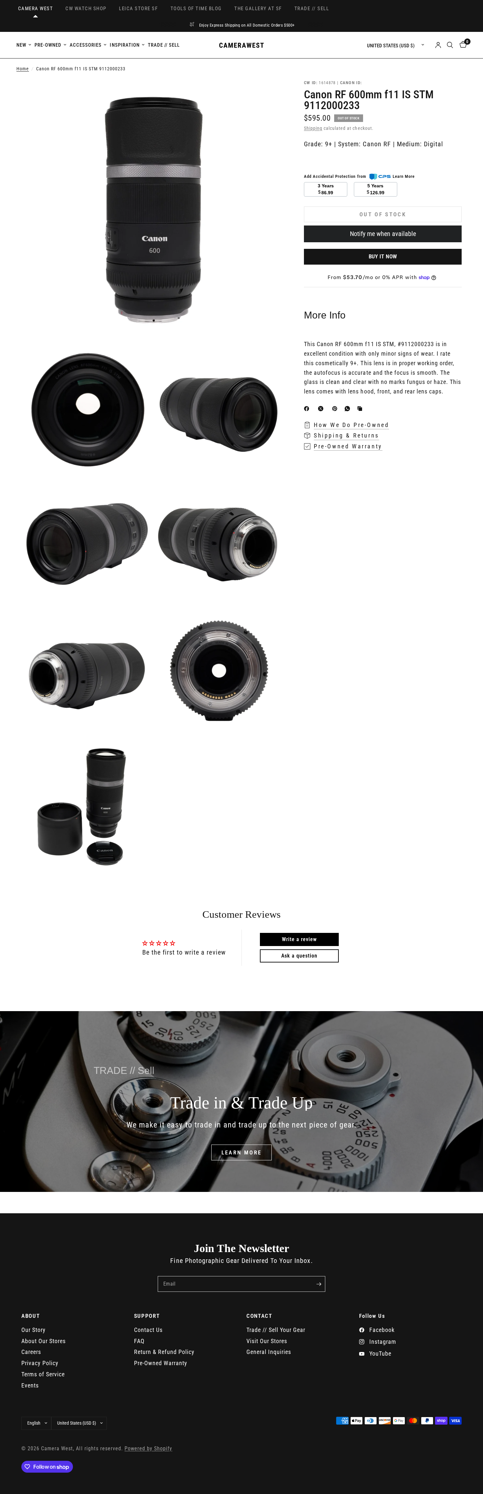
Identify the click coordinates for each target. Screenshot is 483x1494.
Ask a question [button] (299, 956)
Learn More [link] (404, 176)
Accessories (86, 45)
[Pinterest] (336, 409)
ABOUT (30, 1316)
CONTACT (259, 1316)
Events (30, 1385)
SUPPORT (147, 1316)
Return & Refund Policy (164, 1351)
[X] (322, 409)
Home (22, 69)
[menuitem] (24, 45)
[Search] (450, 45)
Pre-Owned (47, 45)
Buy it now (383, 256)
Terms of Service (43, 1374)
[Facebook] (308, 409)
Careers (31, 1351)
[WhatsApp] (349, 409)
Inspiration (124, 45)
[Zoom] (270, 93)
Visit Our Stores (266, 1341)
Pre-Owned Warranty (160, 1363)
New (21, 45)
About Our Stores (43, 1341)
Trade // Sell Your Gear (275, 1329)
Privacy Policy (39, 1363)
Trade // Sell (164, 45)
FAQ (139, 1341)
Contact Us (148, 1329)
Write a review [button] (299, 939)
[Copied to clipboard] (361, 409)
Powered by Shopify (148, 1449)
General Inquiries (268, 1351)
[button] (241, 1152)
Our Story (33, 1329)
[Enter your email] (318, 1284)
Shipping (313, 128)
